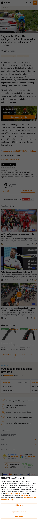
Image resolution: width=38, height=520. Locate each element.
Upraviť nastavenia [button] (19, 512)
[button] (24, 496)
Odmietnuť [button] (19, 516)
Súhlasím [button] (19, 505)
